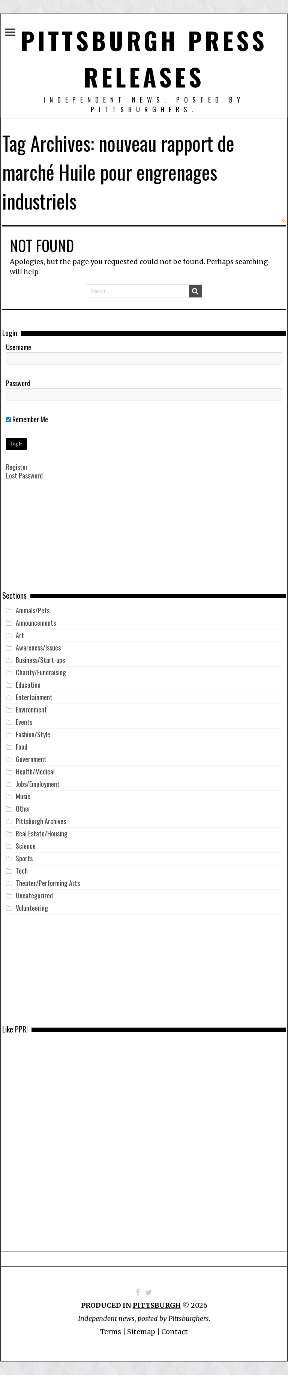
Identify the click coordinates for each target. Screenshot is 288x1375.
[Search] (195, 291)
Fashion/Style (33, 734)
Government (31, 759)
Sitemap (141, 1331)
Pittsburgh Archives (41, 821)
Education (28, 685)
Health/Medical (35, 771)
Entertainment (34, 697)
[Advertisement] (144, 541)
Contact (174, 1331)
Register (17, 467)
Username (18, 347)
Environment (31, 709)
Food (21, 747)
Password (18, 383)
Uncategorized (34, 895)
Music (23, 796)
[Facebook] (138, 1292)
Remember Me (29, 419)
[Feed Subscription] (284, 220)
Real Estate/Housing (42, 833)
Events (24, 722)
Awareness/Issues (38, 647)
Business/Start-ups (40, 660)
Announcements (36, 623)
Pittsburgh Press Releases (144, 58)
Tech (22, 870)
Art (20, 635)
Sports (24, 858)
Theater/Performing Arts (48, 883)
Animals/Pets (33, 610)
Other (23, 809)
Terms (110, 1331)
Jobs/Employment (38, 784)
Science (26, 846)
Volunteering (32, 908)
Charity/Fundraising (41, 672)
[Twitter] (148, 1292)
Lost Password (24, 475)
